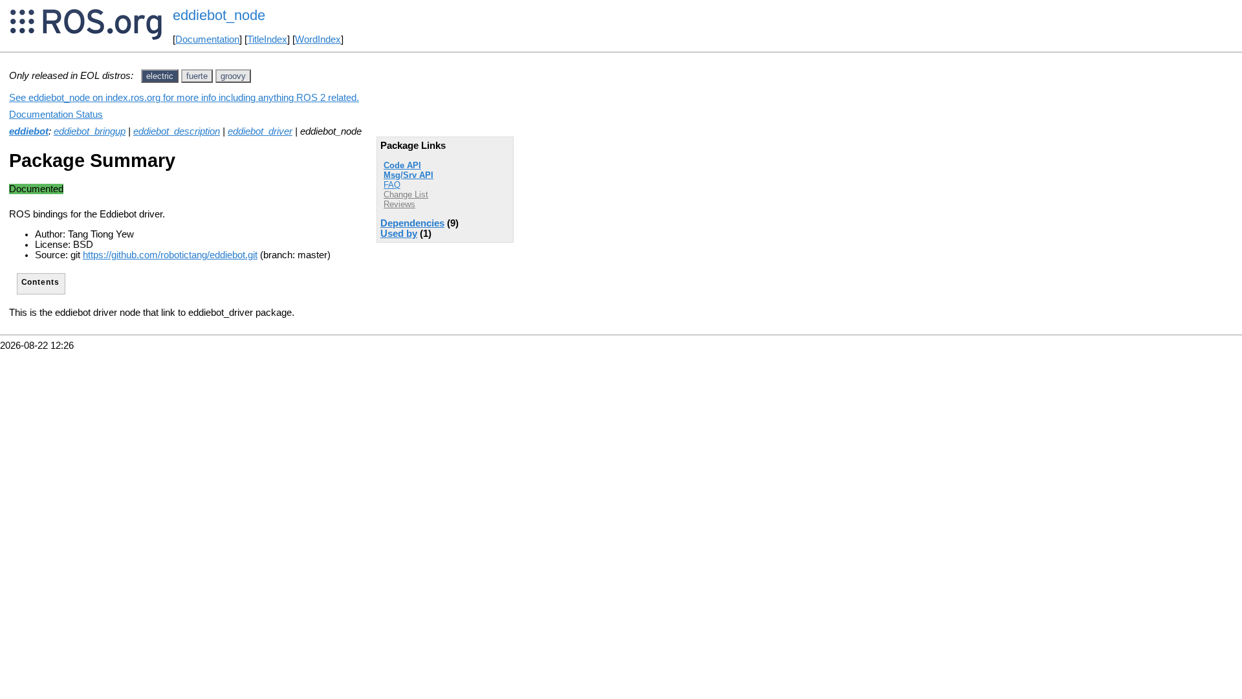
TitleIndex (267, 39)
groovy (233, 76)
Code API (402, 165)
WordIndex (318, 39)
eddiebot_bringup (89, 131)
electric (159, 76)
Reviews (399, 204)
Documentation (207, 39)
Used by (398, 233)
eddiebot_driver (260, 131)
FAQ (392, 185)
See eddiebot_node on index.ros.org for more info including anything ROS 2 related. (184, 98)
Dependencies (412, 223)
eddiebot (29, 131)
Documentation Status (56, 114)
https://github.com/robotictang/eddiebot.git (170, 255)
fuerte (197, 76)
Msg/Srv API (408, 175)
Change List (406, 194)
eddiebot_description (176, 131)
